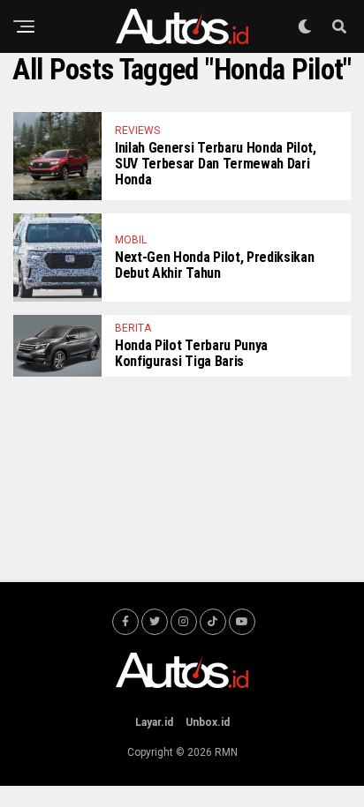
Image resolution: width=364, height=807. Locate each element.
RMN (226, 752)
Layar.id (154, 722)
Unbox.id (208, 722)
